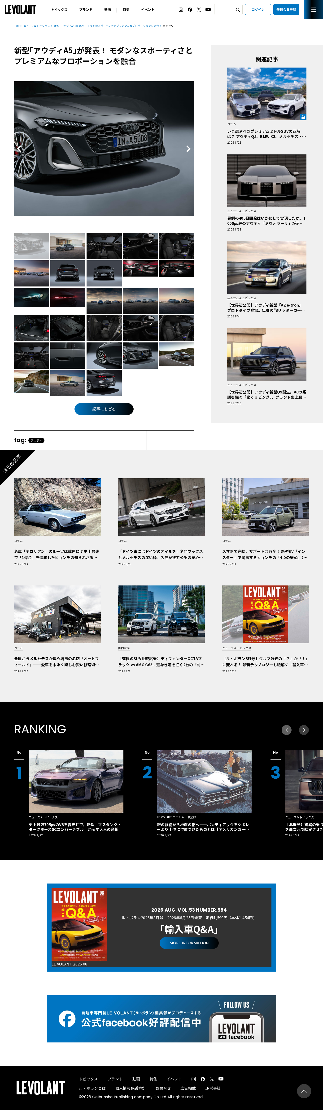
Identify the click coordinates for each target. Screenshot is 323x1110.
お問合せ (163, 1088)
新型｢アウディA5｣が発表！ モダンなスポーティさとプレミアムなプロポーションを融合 (106, 26)
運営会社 (213, 1088)
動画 (107, 9)
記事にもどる (104, 409)
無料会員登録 (286, 9)
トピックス (59, 9)
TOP (17, 26)
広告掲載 (188, 1088)
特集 (126, 9)
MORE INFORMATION (189, 943)
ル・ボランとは (92, 1088)
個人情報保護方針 (130, 1088)
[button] (304, 730)
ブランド (85, 9)
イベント (147, 9)
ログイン (258, 9)
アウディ (36, 440)
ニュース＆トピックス (36, 26)
